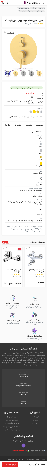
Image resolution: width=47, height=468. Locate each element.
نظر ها (7, 125)
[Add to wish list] (26, 248)
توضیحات (29, 125)
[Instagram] (23, 445)
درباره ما (35, 420)
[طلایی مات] (34, 111)
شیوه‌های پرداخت (12, 420)
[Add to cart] (5, 283)
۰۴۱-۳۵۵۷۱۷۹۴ (23, 376)
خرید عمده (35, 416)
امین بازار (42, 8)
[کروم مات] (30, 111)
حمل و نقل (18, 125)
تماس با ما (35, 423)
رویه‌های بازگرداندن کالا (11, 423)
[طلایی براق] (37, 111)
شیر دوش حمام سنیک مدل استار (13, 271)
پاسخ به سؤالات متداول (12, 430)
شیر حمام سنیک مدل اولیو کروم (36, 271)
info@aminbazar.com (23, 385)
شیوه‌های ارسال (12, 416)
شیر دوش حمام (24, 8)
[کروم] (41, 111)
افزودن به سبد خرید (9, 464)
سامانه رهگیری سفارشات (11, 426)
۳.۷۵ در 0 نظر (29, 24)
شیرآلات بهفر (30, 93)
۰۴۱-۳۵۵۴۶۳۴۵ (23, 374)
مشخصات (39, 125)
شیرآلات (33, 8)
